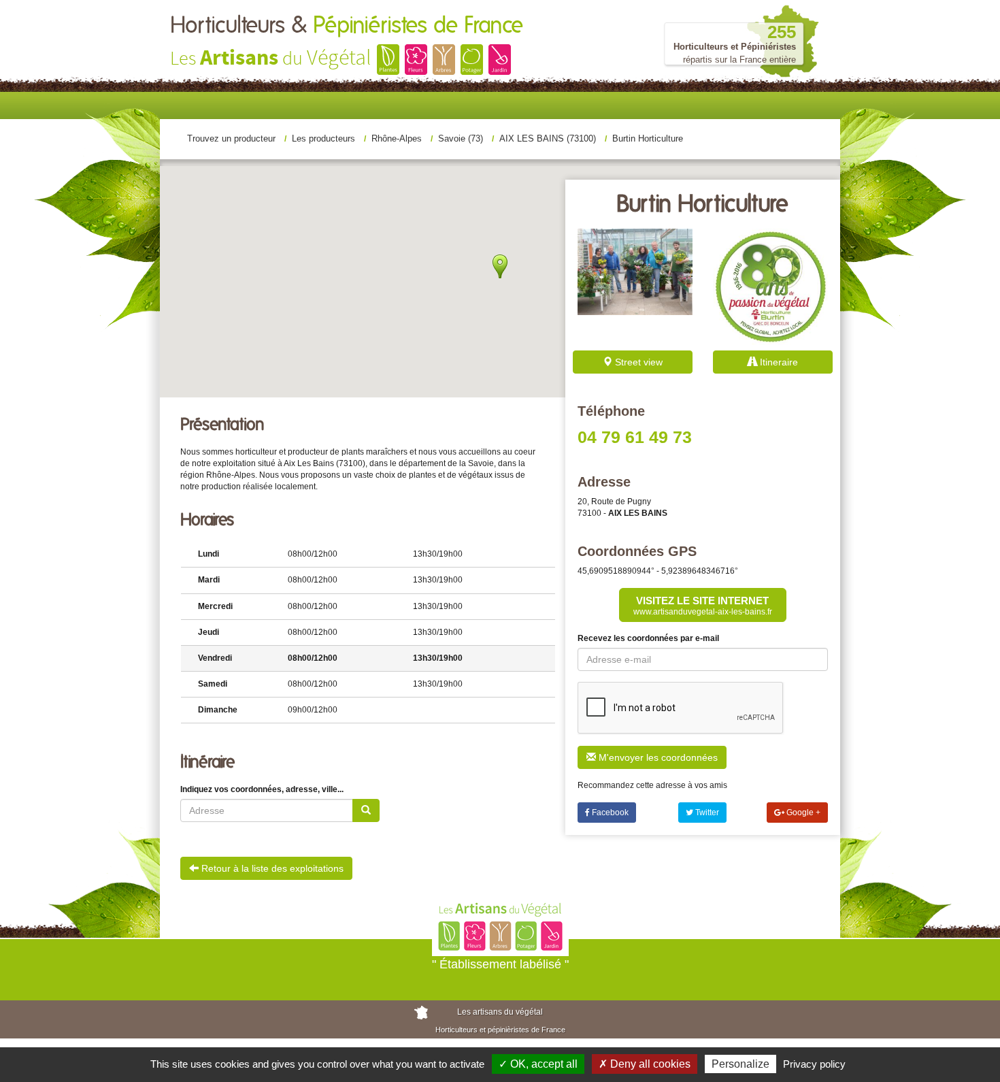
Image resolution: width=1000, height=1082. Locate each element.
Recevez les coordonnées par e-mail (648, 638)
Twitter (706, 812)
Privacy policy (814, 1064)
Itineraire (777, 362)
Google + (802, 812)
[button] (499, 350)
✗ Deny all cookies (644, 1064)
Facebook (609, 812)
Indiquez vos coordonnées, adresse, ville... (262, 789)
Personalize (740, 1064)
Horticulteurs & (346, 25)
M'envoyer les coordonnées (657, 757)
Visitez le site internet (702, 606)
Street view (637, 362)
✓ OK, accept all (538, 1064)
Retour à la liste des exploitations (271, 868)
